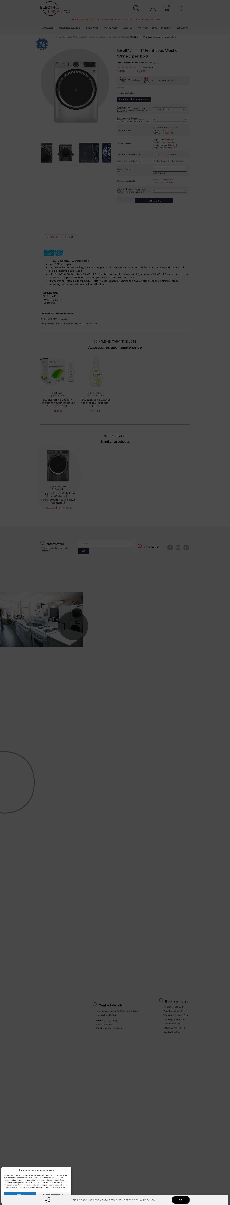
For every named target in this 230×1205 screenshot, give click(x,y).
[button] (181, 1200)
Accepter (19, 1195)
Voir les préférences (53, 1195)
